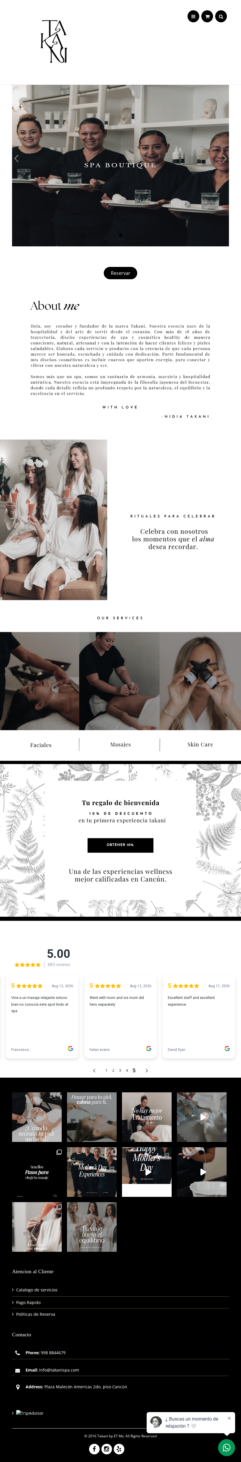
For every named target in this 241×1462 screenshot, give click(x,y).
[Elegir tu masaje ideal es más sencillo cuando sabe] (37, 1172)
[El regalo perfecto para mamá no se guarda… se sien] (92, 1172)
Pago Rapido (28, 1302)
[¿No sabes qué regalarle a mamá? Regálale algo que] (147, 1172)
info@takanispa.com (59, 1370)
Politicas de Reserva (35, 1314)
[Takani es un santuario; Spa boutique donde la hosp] (202, 1172)
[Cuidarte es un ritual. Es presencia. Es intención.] (37, 1227)
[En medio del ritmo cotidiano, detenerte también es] (92, 1117)
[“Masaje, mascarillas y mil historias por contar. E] (92, 1227)
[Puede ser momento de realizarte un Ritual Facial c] (37, 1117)
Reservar (120, 273)
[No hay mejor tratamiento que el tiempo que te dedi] (147, 1117)
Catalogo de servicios (37, 1290)
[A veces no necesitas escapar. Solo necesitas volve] (202, 1117)
